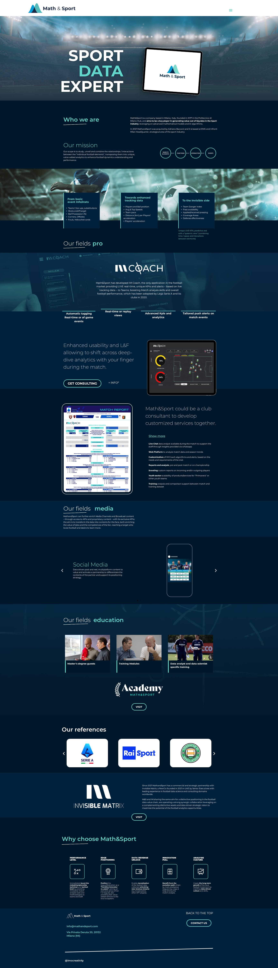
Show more (157, 436)
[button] (230, 10)
